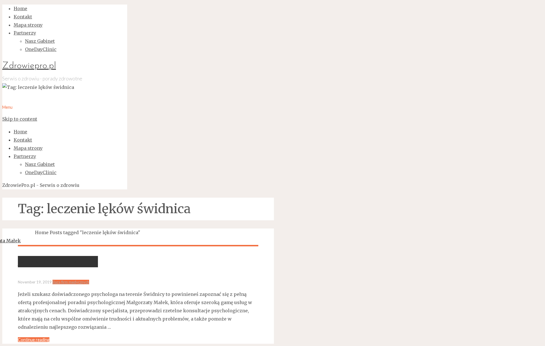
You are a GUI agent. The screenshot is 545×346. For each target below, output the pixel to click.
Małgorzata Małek (58, 261)
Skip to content (19, 119)
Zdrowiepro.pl (29, 66)
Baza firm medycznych (71, 282)
